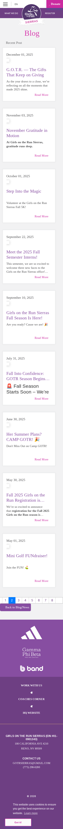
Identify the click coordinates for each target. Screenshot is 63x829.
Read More (41, 94)
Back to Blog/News (17, 607)
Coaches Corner (31, 699)
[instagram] (27, 786)
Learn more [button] (31, 813)
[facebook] (35, 786)
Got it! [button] (18, 822)
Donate (55, 4)
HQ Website (31, 712)
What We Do (11, 13)
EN (16, 4)
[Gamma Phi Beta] (31, 653)
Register (50, 13)
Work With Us (31, 685)
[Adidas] (31, 632)
